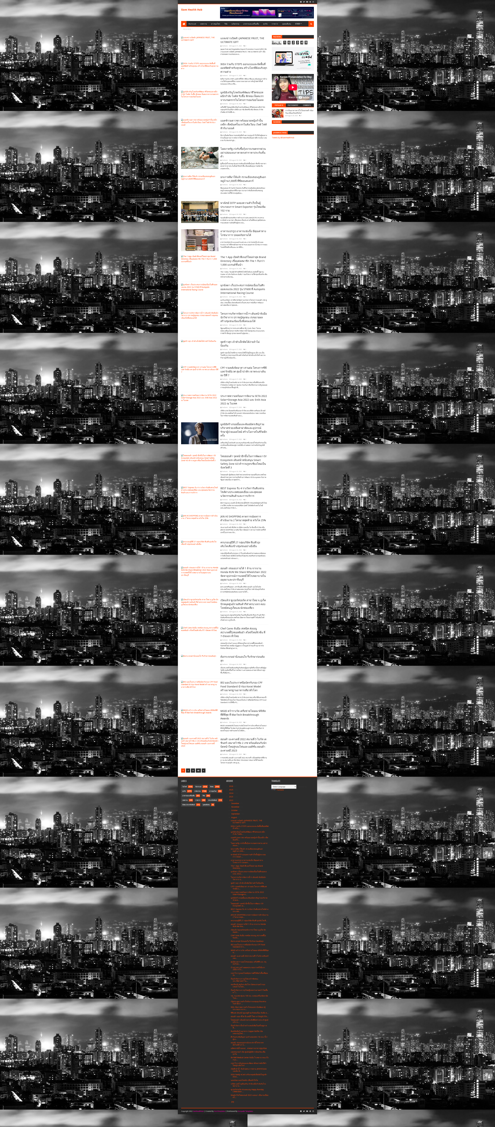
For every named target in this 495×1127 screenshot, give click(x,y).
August (234, 817)
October (234, 810)
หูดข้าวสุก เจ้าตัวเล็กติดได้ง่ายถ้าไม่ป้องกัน (247, 883)
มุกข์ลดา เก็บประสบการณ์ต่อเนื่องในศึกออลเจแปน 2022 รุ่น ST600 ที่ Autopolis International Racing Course (242, 289)
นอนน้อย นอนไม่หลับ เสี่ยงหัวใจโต (244, 1080)
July (233, 1102)
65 (198, 771)
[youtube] (307, 2)
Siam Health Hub (191, 9)
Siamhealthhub (198, 1111)
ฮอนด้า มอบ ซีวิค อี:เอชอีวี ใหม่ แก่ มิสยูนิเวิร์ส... (249, 1016)
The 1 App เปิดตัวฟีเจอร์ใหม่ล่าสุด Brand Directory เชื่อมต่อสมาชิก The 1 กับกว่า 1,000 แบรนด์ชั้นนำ (243, 261)
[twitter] (304, 2)
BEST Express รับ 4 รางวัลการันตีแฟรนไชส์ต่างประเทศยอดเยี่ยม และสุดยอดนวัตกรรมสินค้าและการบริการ (242, 492)
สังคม (211, 787)
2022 (231, 800)
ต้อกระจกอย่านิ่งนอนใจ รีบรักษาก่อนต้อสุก (247, 941)
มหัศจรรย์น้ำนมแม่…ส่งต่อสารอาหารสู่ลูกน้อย (249, 1048)
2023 (231, 797)
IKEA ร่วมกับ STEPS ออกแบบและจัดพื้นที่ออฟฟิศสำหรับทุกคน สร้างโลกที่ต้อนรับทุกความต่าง (243, 68)
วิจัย (225, 23)
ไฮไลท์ (184, 787)
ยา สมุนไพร (215, 23)
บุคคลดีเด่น (286, 23)
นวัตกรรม (235, 23)
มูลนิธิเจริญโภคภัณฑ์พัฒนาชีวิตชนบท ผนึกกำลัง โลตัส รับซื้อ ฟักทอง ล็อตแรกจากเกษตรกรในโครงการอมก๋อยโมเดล (242, 96)
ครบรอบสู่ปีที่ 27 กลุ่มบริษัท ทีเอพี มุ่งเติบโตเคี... (249, 921)
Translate (280, 790)
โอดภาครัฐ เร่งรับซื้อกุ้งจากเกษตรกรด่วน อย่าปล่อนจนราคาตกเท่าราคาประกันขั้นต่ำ (243, 152)
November (235, 807)
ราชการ (275, 23)
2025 (231, 790)
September (235, 814)
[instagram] (313, 2)
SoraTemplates (219, 1111)
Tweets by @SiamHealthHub (283, 138)
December (235, 803)
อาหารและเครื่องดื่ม (251, 23)
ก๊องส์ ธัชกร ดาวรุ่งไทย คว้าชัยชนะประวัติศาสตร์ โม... (244, 980)
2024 (231, 793)
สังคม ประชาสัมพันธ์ (188, 805)
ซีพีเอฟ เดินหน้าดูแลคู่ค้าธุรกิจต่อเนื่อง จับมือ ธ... (250, 1013)
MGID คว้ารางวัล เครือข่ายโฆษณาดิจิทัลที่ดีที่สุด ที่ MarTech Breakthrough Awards (243, 714)
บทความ (203, 23)
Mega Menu (187, 29)
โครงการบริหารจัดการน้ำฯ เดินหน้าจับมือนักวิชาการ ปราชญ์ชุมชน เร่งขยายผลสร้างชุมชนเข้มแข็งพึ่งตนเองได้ (243, 317)
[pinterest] (310, 2)
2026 (231, 786)
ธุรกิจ (265, 23)
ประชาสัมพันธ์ (212, 800)
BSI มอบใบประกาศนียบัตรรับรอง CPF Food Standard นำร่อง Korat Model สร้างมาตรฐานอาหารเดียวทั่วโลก (241, 686)
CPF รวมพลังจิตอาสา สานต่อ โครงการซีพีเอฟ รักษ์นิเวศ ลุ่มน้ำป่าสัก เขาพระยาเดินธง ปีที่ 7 (243, 371)
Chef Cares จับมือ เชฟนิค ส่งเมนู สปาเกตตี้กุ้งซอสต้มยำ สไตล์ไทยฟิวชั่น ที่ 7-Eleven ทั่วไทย (242, 632)
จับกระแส (192, 23)
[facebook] (301, 2)
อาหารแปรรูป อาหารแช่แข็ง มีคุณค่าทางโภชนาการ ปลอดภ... (247, 861)
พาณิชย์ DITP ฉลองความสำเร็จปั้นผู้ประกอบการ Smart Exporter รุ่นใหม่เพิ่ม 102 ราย (243, 206)
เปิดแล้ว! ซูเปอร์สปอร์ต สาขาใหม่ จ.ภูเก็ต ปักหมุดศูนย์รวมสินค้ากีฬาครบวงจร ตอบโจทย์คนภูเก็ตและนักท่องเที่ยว (243, 604)
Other (297, 23)
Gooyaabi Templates (245, 1111)
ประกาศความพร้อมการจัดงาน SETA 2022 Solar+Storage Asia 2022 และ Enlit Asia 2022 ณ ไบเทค (243, 399)
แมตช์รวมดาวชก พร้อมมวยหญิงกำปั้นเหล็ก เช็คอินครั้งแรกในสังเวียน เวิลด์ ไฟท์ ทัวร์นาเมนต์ (243, 124)
